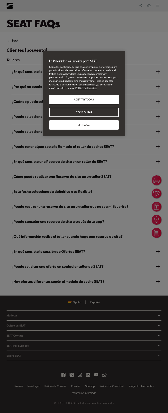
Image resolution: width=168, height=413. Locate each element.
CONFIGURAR (84, 112)
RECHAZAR (84, 125)
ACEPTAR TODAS (84, 99)
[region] (84, 93)
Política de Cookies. (86, 88)
